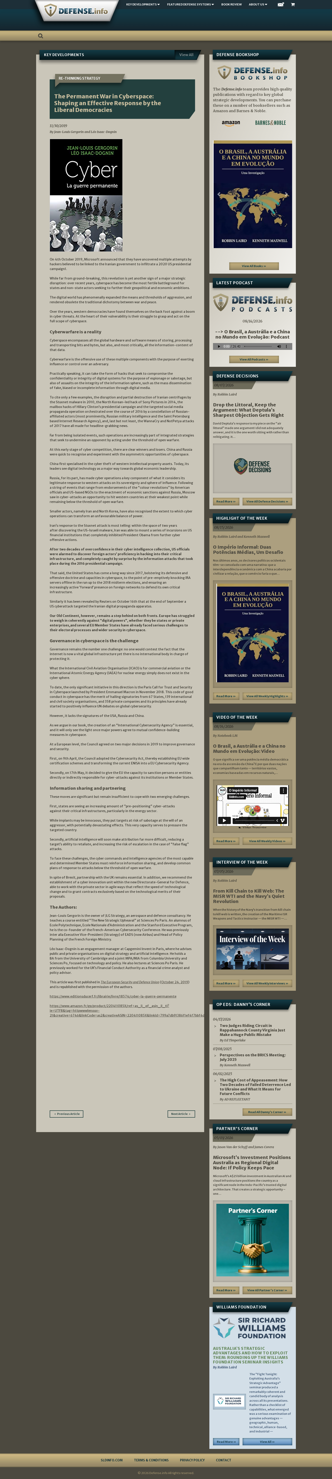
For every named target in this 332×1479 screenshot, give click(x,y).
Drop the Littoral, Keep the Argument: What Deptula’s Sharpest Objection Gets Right (248, 410)
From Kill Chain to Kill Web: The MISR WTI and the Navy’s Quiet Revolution (249, 896)
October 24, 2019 (174, 982)
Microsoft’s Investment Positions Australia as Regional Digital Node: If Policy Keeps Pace (252, 1162)
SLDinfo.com (112, 1460)
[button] (219, 194)
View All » (267, 1442)
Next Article (179, 1114)
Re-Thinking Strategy (79, 78)
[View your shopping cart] (293, 5)
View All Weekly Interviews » (267, 983)
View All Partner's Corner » (267, 1290)
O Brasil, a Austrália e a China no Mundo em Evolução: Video (249, 748)
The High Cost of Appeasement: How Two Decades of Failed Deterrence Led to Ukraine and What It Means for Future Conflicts (255, 1087)
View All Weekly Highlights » (267, 696)
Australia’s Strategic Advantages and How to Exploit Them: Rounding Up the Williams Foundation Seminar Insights (250, 1355)
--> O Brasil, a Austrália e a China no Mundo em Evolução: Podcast (252, 334)
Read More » (226, 501)
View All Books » (254, 266)
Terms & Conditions (151, 1460)
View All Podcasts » (254, 359)
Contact (223, 1460)
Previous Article (68, 1114)
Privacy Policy (192, 1460)
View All (186, 54)
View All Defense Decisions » (267, 501)
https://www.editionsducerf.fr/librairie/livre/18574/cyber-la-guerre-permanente (113, 996)
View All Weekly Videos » (267, 841)
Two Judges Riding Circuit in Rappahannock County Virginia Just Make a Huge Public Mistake (252, 1030)
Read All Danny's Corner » (267, 1112)
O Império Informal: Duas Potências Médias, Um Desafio (248, 549)
